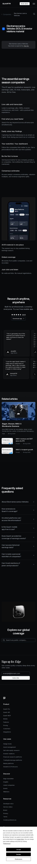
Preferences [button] (6, 843)
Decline (18, 854)
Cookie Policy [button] (20, 839)
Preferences (18, 859)
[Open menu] (33, 3)
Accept (18, 849)
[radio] (12, 314)
